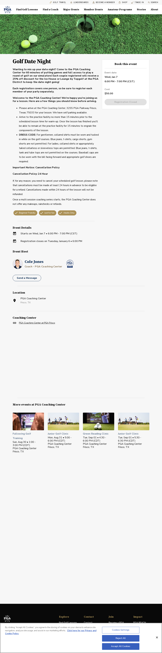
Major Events (71, 9)
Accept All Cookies (120, 646)
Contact (88, 622)
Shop (123, 2)
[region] (81, 638)
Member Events (93, 9)
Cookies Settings (120, 630)
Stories (141, 9)
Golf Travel (59, 2)
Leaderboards (81, 2)
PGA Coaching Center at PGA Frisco (37, 322)
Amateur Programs (120, 9)
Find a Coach (50, 9)
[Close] (156, 637)
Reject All (121, 638)
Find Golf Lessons (27, 9)
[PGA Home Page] (7, 9)
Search (154, 2)
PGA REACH (139, 622)
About (154, 9)
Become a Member (105, 2)
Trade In (137, 2)
